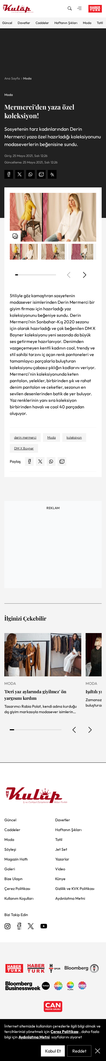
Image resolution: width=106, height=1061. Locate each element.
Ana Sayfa (12, 78)
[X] (30, 926)
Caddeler (42, 23)
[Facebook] (19, 926)
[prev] (74, 729)
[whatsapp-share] (30, 174)
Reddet (79, 1051)
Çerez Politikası (65, 1031)
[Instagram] (7, 926)
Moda (87, 23)
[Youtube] (43, 926)
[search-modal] (69, 9)
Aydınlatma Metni (34, 1037)
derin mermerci (25, 437)
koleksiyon (74, 437)
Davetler (24, 23)
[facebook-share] (8, 174)
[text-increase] (52, 174)
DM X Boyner (24, 448)
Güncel (7, 23)
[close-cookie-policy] (97, 1051)
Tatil (100, 23)
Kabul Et (53, 1051)
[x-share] (19, 174)
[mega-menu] (79, 9)
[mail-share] (41, 174)
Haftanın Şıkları (65, 23)
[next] (84, 274)
